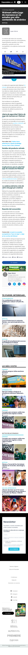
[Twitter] (11, 52)
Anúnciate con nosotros (14, 583)
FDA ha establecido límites (9, 179)
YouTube (15, 600)
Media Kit (14, 580)
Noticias (4, 23)
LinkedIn (15, 597)
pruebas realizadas (18, 123)
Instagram (14, 594)
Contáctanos (14, 577)
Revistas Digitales (14, 566)
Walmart (20, 257)
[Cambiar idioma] (14, 2)
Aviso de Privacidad (14, 569)
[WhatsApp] (23, 52)
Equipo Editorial (14, 31)
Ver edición (8, 613)
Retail (14, 257)
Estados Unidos (7, 257)
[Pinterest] (17, 52)
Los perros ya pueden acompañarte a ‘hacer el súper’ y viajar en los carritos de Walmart (13, 234)
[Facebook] (5, 52)
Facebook (15, 591)
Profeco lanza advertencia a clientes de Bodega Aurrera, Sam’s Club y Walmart (11, 143)
